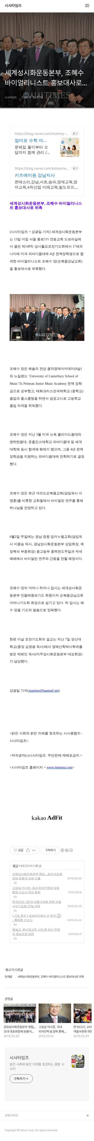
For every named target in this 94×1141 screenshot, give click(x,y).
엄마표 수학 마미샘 (31, 140)
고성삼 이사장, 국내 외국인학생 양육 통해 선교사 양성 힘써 (35, 890)
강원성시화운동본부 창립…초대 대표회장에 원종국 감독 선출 (37, 876)
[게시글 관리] (34, 850)
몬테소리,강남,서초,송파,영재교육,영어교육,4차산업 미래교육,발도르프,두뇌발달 (47, 184)
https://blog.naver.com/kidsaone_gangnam (42, 168)
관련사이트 (11, 1115)
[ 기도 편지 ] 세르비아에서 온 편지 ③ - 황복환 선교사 (36, 918)
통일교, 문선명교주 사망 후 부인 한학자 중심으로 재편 (36, 932)
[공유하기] (28, 850)
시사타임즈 (13, 6)
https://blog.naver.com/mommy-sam (42, 133)
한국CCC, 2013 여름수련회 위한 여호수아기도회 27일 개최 (36, 904)
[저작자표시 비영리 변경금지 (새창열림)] (66, 850)
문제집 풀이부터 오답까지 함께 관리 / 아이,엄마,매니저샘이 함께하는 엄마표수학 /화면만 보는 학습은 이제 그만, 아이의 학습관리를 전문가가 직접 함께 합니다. (32, 150)
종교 (15, 866)
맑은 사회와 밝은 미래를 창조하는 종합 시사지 (37, 1066)
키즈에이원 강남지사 (35, 175)
